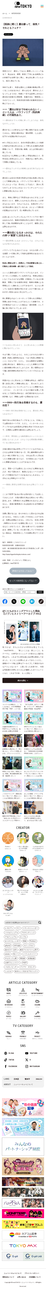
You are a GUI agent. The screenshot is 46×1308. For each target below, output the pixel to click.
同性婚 (22, 958)
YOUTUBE (33, 1053)
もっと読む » (27, 673)
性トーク (16, 954)
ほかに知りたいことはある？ (13, 589)
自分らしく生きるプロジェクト (26, 971)
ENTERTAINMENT (37, 994)
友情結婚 (31, 958)
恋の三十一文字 (11, 950)
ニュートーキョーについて (23, 1084)
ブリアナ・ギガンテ (27, 967)
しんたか (8, 971)
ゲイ (18, 928)
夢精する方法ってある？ (23, 571)
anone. (7, 954)
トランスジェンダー (30, 928)
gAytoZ (8, 945)
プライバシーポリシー (32, 1273)
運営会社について (8, 1277)
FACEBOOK (13, 1066)
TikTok (11, 1060)
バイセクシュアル (11, 932)
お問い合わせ (21, 1277)
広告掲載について (35, 1277)
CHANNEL (37, 1017)
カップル (23, 937)
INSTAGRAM (35, 1066)
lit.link (11, 1053)
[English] (39, 1079)
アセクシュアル (11, 937)
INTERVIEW (16, 13)
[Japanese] (16, 1079)
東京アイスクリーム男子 (29, 950)
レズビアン (9, 928)
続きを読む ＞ (23, 680)
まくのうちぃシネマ (12, 941)
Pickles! (33, 941)
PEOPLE (8, 1017)
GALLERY (23, 1017)
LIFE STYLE (23, 994)
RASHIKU (9, 1037)
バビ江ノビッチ (11, 967)
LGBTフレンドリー (12, 963)
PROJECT (37, 1037)
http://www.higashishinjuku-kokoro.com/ (16, 554)
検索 (40, 592)
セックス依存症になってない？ (23, 581)
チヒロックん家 (11, 958)
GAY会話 (17, 945)
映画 (24, 941)
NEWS (8, 994)
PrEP (25, 963)
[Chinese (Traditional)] (27, 1079)
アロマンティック (28, 932)
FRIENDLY (23, 1037)
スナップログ (29, 945)
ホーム (4, 13)
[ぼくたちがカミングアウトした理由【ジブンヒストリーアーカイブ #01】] (23, 632)
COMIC (23, 1006)
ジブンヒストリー (29, 954)
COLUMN (37, 1006)
